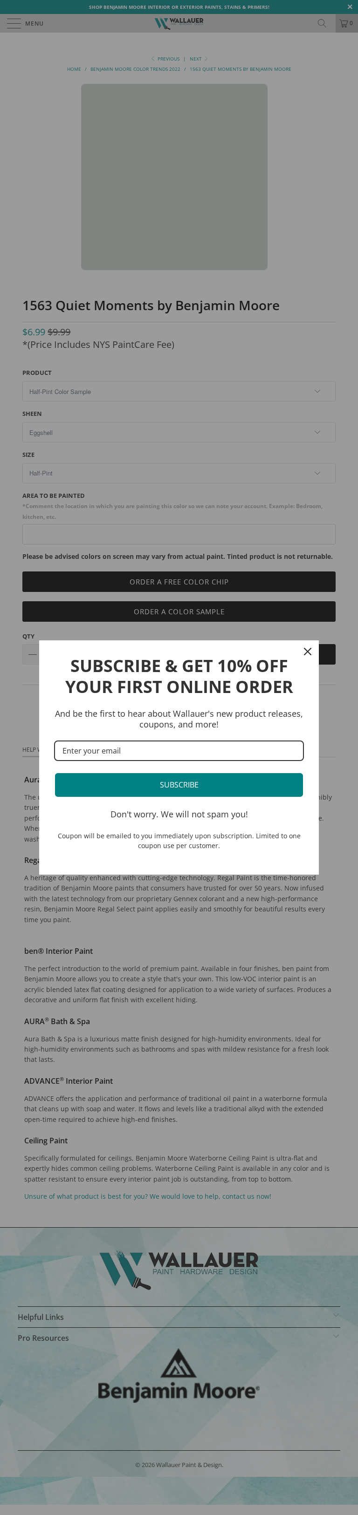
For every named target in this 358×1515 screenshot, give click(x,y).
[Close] (307, 651)
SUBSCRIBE (179, 785)
